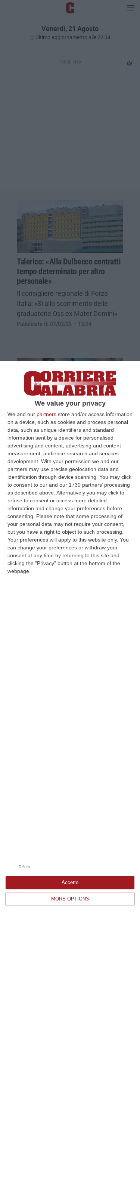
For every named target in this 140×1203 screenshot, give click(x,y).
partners (46, 414)
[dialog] (70, 782)
